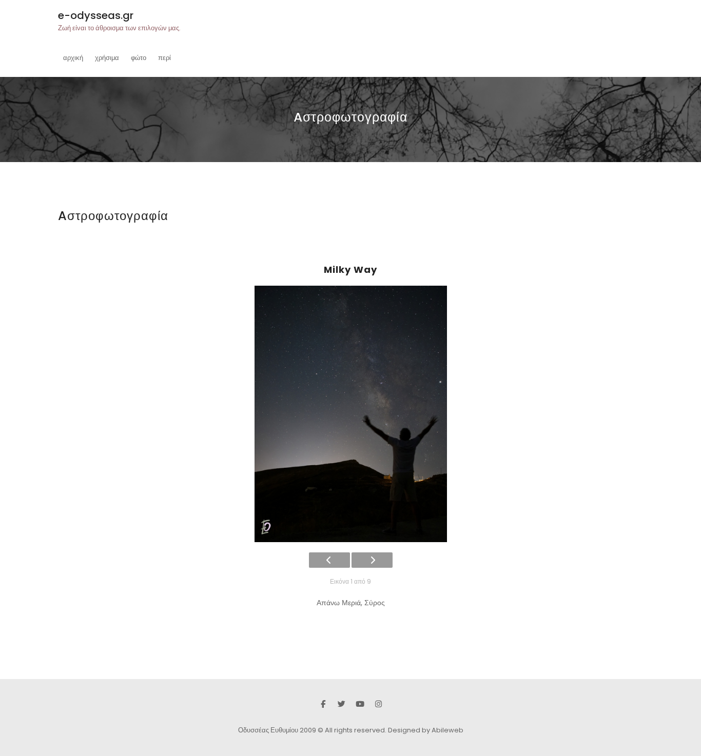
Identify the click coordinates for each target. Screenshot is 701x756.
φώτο (138, 58)
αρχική (73, 58)
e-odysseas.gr (95, 15)
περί (164, 58)
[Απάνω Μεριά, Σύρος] (350, 414)
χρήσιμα (107, 58)
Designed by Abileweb (425, 730)
